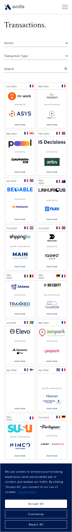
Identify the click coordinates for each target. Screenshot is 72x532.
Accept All (36, 503)
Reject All (36, 524)
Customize (36, 514)
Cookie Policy (27, 491)
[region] (36, 497)
